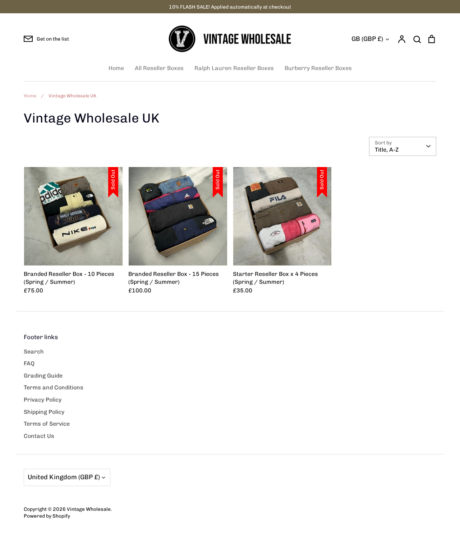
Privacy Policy (42, 399)
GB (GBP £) (367, 39)
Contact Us (39, 436)
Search (34, 351)
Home (116, 68)
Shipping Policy (44, 411)
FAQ (29, 363)
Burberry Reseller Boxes (318, 68)
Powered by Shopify (47, 516)
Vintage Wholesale (89, 509)
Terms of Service (47, 423)
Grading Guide (43, 375)
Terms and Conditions (53, 387)
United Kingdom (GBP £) (64, 477)
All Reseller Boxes (159, 68)
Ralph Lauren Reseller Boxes (234, 68)
